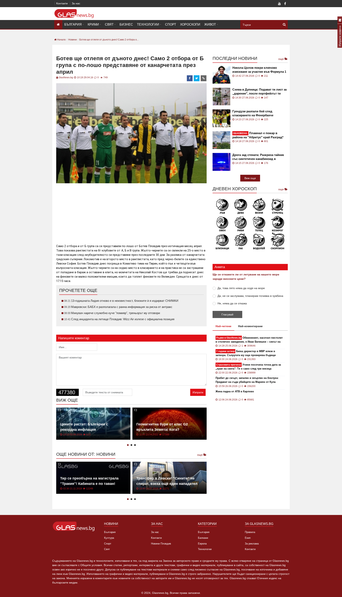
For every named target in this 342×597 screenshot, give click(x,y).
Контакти (62, 3)
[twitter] (197, 78)
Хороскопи (190, 24)
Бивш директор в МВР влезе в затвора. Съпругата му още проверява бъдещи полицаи (246, 353)
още (200, 454)
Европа (202, 543)
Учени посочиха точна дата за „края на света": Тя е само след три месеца (248, 366)
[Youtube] (279, 4)
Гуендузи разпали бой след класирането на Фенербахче (252, 113)
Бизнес (126, 24)
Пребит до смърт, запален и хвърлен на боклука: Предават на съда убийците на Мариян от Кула (247, 379)
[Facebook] (285, 4)
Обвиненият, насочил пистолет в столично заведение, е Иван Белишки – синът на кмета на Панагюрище (249, 340)
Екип (248, 537)
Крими (93, 24)
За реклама (252, 543)
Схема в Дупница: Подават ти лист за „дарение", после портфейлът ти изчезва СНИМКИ (259, 92)
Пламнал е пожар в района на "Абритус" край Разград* (257, 135)
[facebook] (190, 78)
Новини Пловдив (161, 543)
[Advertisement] (131, 212)
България (73, 24)
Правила (250, 532)
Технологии (148, 24)
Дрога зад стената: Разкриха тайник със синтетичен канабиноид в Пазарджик (258, 157)
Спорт (170, 24)
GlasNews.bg (66, 77)
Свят (109, 24)
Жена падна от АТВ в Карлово (235, 391)
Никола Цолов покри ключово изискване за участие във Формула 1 (259, 69)
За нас (76, 3)
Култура (109, 537)
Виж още (250, 178)
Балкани (203, 537)
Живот (210, 24)
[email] (204, 78)
